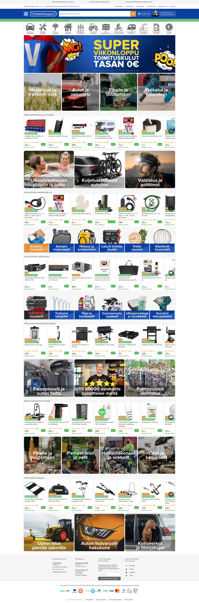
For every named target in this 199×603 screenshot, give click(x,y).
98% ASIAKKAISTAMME (63, 2)
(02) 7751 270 (82, 566)
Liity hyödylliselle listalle (109, 578)
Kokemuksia (140, 6)
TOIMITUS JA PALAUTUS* (99, 2)
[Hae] (133, 14)
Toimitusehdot (151, 6)
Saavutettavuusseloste (115, 599)
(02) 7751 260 (59, 569)
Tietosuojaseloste (101, 599)
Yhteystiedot (119, 6)
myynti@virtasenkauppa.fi (60, 567)
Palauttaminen (163, 6)
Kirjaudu (173, 6)
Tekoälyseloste (128, 599)
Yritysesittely (129, 6)
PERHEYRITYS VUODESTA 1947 (138, 2)
